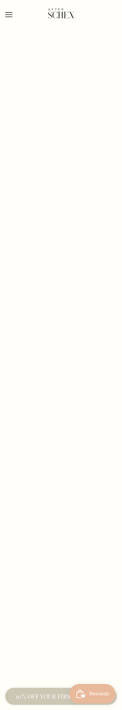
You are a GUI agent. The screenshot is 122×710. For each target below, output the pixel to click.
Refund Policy (61, 527)
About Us (61, 579)
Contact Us (61, 589)
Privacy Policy (61, 537)
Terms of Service (61, 547)
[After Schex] (61, 16)
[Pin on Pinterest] (24, 478)
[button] (53, 478)
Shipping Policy (61, 517)
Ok (99, 663)
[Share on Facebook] (10, 478)
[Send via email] (38, 478)
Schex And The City (61, 599)
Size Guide (61, 609)
